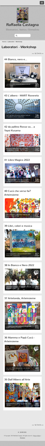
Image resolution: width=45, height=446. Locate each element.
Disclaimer (22, 437)
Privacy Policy (36, 435)
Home (4, 42)
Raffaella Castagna (22, 24)
